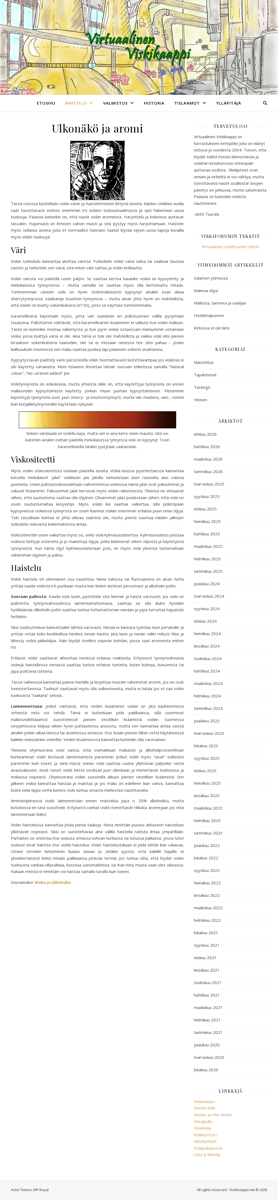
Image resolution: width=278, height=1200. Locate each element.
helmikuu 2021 (207, 1020)
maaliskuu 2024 (208, 683)
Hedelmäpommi (209, 315)
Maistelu (76, 103)
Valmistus (115, 103)
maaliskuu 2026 (208, 459)
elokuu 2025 (205, 509)
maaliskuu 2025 (208, 546)
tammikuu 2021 (208, 1032)
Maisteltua (203, 362)
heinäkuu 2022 (207, 882)
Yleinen (200, 399)
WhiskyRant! (205, 1141)
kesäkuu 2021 (207, 970)
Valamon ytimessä (211, 278)
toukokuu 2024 (208, 658)
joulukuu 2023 (207, 720)
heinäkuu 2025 (207, 521)
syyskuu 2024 (207, 608)
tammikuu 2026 (208, 471)
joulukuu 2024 (207, 583)
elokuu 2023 (205, 770)
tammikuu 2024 (208, 708)
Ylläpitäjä (228, 103)
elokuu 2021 (205, 957)
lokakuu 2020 (206, 1069)
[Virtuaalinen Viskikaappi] (139, 47)
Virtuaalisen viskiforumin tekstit (231, 246)
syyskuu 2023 (207, 758)
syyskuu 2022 (207, 870)
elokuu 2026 (205, 434)
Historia (154, 103)
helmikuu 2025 (207, 558)
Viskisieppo (204, 1101)
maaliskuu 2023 (208, 808)
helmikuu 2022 (207, 920)
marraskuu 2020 (209, 1057)
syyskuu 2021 (207, 945)
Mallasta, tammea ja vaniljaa (220, 303)
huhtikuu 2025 (207, 533)
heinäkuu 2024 (207, 633)
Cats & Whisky (207, 1154)
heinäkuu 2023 (207, 783)
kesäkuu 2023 (207, 795)
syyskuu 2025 (207, 496)
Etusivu (46, 103)
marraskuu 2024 (209, 596)
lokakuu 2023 (206, 745)
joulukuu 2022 (207, 845)
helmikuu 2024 (207, 695)
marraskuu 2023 (209, 733)
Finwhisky (202, 1128)
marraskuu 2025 (209, 484)
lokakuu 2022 (206, 858)
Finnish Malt (205, 1108)
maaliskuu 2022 (208, 907)
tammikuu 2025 (208, 571)
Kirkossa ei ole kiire (212, 328)
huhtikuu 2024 (207, 671)
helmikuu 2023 (207, 820)
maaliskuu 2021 (208, 1007)
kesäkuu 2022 (207, 895)
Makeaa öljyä (206, 290)
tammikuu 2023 (208, 833)
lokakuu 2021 (206, 932)
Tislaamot (187, 103)
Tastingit (202, 387)
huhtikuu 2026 (207, 446)
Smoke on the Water (213, 1114)
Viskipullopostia (208, 1148)
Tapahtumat (205, 374)
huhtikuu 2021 (207, 995)
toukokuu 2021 (208, 982)
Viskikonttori (205, 1134)
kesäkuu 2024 (207, 646)
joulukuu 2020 (207, 1044)
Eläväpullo (203, 1121)
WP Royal (41, 1189)
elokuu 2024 (205, 621)
